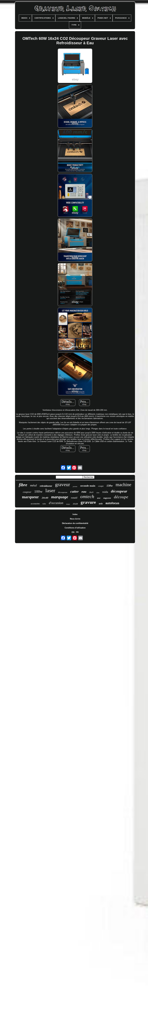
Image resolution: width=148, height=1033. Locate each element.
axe (98, 498)
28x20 (91, 492)
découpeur (119, 491)
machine (123, 484)
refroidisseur (46, 486)
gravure (88, 502)
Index (75, 514)
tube (44, 504)
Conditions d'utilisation (75, 528)
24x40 (45, 497)
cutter (74, 491)
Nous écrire (75, 519)
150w (97, 492)
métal (33, 485)
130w (110, 485)
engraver (107, 498)
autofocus (112, 503)
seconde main (87, 485)
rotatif (74, 497)
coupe (101, 486)
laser (50, 490)
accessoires (35, 504)
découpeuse (62, 492)
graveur (62, 484)
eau (84, 491)
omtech (87, 496)
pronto (75, 486)
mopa (68, 504)
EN (73, 532)
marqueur (30, 497)
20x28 (75, 504)
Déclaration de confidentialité (75, 523)
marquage (59, 497)
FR (77, 532)
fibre (23, 484)
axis (101, 503)
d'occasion (56, 503)
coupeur (27, 492)
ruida (105, 491)
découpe (121, 497)
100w (38, 491)
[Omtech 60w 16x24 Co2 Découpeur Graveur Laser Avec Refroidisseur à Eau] (75, 66)
